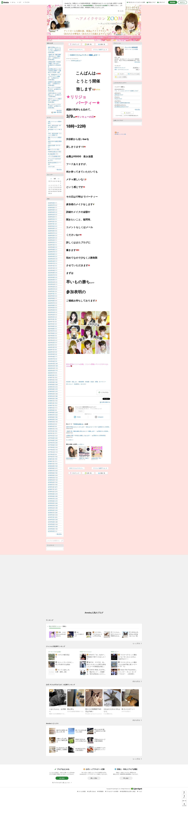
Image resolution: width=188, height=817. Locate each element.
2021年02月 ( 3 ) (52, 342)
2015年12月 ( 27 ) (52, 487)
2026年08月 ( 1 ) (52, 203)
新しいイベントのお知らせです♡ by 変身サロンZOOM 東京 (54, 89)
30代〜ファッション (86, 651)
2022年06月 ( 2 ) (52, 305)
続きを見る (137, 62)
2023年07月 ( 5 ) (52, 275)
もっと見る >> (69, 439)
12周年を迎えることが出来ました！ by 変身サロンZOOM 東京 (54, 94)
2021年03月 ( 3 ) (52, 340)
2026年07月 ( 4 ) (52, 205)
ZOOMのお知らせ (75, 60)
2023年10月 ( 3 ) (52, 268)
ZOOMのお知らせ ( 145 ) (54, 151)
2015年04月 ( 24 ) (53, 505)
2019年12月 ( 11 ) (52, 375)
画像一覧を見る (57, 112)
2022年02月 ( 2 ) (52, 314)
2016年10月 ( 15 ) (52, 463)
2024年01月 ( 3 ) (52, 263)
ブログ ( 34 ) (51, 166)
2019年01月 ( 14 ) (52, 401)
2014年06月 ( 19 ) (53, 529)
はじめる (62, 778)
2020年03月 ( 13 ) (53, 368)
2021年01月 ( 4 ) (52, 345)
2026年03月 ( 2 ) (52, 214)
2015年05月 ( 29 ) (53, 503)
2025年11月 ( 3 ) (52, 224)
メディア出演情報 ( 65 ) (54, 156)
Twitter (79, 417)
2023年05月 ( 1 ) (52, 279)
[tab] (55, 626)
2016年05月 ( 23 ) (53, 475)
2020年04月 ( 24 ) (53, 366)
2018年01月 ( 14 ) (52, 428)
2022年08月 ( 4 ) (52, 300)
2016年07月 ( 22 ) (53, 470)
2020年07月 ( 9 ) (52, 359)
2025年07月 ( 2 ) (52, 233)
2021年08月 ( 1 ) (52, 328)
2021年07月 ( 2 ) (52, 331)
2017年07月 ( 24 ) (53, 442)
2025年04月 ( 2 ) (52, 238)
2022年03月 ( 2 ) (52, 312)
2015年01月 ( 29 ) (52, 512)
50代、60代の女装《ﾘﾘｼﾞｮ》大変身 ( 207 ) (54, 126)
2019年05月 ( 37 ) (53, 391)
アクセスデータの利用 (112, 791)
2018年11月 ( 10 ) (52, 405)
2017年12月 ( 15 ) (52, 431)
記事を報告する (106, 402)
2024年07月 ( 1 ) (52, 251)
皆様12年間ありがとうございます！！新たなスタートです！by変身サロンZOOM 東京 (88, 427)
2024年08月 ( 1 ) (52, 249)
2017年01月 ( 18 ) (52, 456)
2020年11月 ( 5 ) (52, 349)
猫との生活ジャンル (55, 626)
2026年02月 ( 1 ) (52, 217)
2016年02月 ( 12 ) (52, 482)
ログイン (182, 2)
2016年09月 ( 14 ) (53, 466)
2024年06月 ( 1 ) (52, 254)
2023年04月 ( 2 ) (52, 282)
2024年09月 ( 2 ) (52, 247)
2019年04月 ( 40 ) (53, 394)
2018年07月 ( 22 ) (53, 414)
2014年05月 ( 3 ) (52, 531)
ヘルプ (140, 791)
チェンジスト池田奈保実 (131, 47)
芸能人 (64, 626)
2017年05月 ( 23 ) (53, 447)
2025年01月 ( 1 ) (52, 242)
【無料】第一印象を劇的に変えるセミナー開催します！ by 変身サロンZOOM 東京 (88, 431)
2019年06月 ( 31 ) (53, 389)
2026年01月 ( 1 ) (52, 219)
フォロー (80, 411)
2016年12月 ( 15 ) (52, 459)
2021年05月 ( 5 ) (52, 335)
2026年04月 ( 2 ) (52, 212)
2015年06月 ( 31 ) (53, 501)
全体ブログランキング (120, 67)
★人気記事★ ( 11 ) (53, 154)
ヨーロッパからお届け (54, 651)
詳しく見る (94, 778)
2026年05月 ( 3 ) (52, 210)
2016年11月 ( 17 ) (52, 461)
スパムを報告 (82, 791)
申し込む (126, 778)
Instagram (100, 417)
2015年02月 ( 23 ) (53, 510)
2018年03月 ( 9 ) (52, 424)
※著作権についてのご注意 (120, 134)
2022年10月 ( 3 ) (52, 296)
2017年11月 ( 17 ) (52, 433)
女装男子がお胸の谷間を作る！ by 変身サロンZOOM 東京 (54, 83)
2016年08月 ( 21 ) (52, 468)
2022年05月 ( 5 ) (52, 307)
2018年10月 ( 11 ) (52, 408)
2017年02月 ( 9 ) (52, 454)
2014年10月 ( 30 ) (53, 519)
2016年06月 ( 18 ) (52, 473)
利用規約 (101, 791)
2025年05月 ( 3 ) (52, 235)
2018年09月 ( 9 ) (52, 410)
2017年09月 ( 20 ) (53, 438)
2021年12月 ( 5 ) (52, 319)
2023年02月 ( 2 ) (52, 286)
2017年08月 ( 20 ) (53, 440)
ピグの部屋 (135, 49)
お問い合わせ (92, 791)
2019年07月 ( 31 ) (53, 387)
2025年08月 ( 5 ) (52, 231)
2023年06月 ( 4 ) (52, 277)
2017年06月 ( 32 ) (53, 445)
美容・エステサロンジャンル (122, 69)
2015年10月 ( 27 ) (52, 491)
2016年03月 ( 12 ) (53, 480)
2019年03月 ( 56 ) (53, 396)
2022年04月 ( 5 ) (52, 310)
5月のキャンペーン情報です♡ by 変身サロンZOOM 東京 (55, 100)
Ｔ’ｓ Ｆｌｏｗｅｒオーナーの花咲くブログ (126, 90)
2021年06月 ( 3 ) (52, 333)
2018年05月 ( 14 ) (53, 419)
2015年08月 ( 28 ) (53, 496)
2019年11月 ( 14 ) (52, 377)
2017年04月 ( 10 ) (53, 449)
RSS (118, 132)
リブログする (104, 392)
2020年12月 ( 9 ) (52, 347)
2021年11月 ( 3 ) (52, 321)
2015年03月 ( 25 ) (53, 508)
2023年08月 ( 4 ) (52, 272)
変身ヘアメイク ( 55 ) (53, 149)
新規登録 (172, 2)
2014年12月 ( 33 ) (53, 515)
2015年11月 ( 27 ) (52, 489)
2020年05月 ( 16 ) (53, 363)
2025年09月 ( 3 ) (52, 228)
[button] (184, 804)
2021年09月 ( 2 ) (52, 326)
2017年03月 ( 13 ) (53, 452)
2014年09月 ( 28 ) (53, 522)
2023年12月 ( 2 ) (52, 265)
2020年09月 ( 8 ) (52, 354)
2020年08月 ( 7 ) (52, 356)
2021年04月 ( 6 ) (52, 338)
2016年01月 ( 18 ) (52, 484)
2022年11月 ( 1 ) (52, 293)
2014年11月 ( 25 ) (52, 517)
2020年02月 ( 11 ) (53, 370)
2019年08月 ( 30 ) (53, 384)
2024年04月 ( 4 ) (52, 259)
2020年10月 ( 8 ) (52, 352)
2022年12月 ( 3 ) (52, 291)
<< (51, 178)
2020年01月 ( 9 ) (52, 373)
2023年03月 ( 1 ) (52, 284)
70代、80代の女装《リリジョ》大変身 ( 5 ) (54, 134)
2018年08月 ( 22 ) (53, 412)
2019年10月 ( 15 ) (52, 380)
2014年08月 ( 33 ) (53, 524)
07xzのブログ (118, 98)
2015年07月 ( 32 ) (53, 498)
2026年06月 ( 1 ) (52, 207)
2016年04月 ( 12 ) (53, 477)
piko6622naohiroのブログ (121, 106)
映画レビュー (115, 651)
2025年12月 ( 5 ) (52, 221)
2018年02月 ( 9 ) (52, 426)
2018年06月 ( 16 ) (52, 417)
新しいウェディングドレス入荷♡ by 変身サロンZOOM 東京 (54, 106)
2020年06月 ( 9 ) (52, 361)
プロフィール (128, 49)
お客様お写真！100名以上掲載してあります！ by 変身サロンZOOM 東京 (86, 435)
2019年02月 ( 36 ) (53, 398)
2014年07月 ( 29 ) (53, 526)
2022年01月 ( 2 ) (52, 317)
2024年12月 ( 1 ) (52, 245)
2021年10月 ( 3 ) (52, 324)
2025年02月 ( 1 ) (52, 240)
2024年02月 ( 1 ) (52, 261)
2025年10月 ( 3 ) (52, 226)
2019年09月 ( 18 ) (52, 382)
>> (58, 178)
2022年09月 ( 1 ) (52, 298)
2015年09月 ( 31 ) (53, 494)
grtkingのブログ (119, 95)
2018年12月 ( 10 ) (52, 403)
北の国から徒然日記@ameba (122, 102)
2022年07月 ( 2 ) (52, 303)
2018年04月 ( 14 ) (53, 421)
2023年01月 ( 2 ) (52, 289)
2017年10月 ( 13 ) (52, 435)
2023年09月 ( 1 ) (52, 270)
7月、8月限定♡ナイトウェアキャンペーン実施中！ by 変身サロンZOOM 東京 (54, 77)
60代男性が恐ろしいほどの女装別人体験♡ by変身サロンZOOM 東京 (54, 70)
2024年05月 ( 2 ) (52, 256)
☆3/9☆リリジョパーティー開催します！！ (85, 55)
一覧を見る (137, 109)
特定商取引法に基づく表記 (128, 791)
